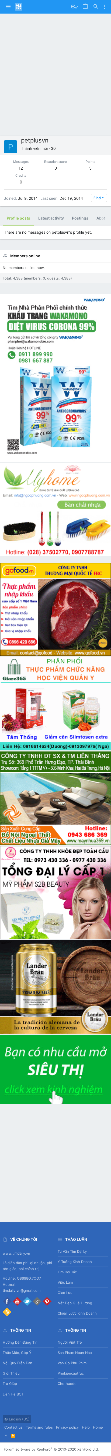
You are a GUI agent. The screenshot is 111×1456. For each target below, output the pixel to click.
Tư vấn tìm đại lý (72, 1251)
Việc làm (65, 1282)
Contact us (13, 1427)
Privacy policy (67, 1427)
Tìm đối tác (67, 1272)
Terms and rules (39, 1427)
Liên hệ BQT (13, 1394)
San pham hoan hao (75, 1352)
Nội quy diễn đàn (17, 1363)
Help (86, 1427)
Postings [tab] (80, 218)
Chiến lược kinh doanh (77, 1313)
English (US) (19, 1419)
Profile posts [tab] (18, 218)
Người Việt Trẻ (70, 1342)
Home (98, 1427)
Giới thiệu (11, 1373)
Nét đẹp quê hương (75, 1303)
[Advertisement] (55, 78)
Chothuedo (67, 1383)
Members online (25, 255)
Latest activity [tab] (51, 218)
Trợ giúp (10, 1383)
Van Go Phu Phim (72, 1363)
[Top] (6, 1436)
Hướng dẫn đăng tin (20, 1342)
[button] (8, 6)
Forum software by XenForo (51, 1449)
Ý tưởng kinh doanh (75, 1262)
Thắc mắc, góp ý (17, 1352)
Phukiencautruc (71, 1373)
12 (21, 168)
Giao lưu (65, 1292)
